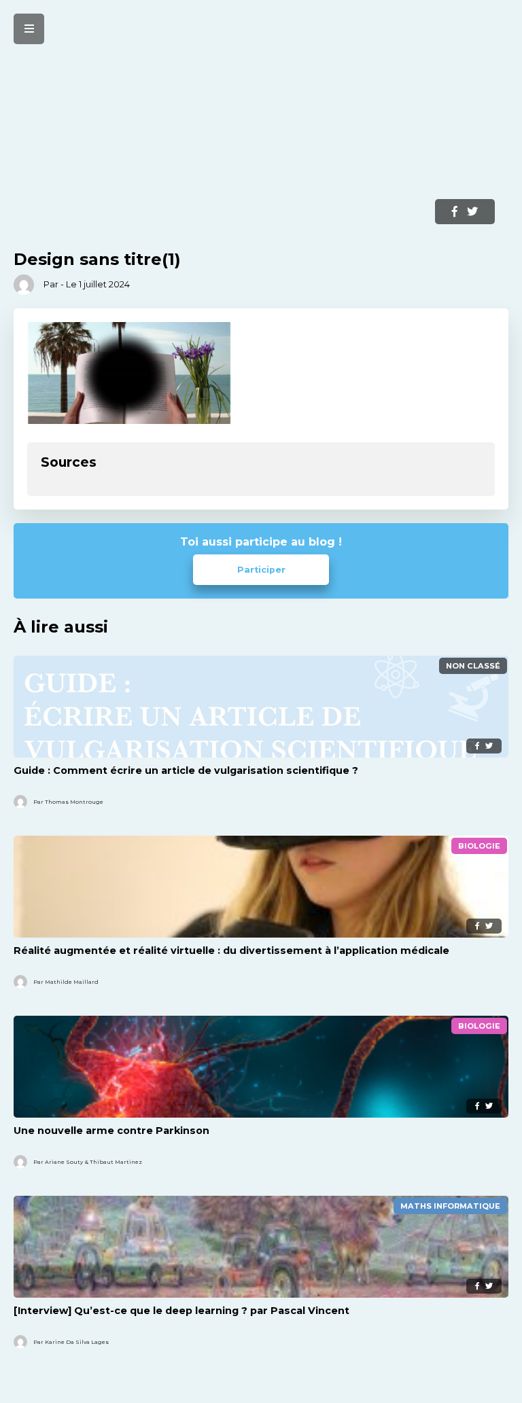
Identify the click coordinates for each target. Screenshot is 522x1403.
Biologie (479, 846)
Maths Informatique (450, 1206)
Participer (261, 570)
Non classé (473, 666)
